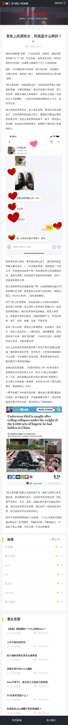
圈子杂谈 (10, 556)
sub (6, 574)
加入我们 (51, 720)
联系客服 (17, 720)
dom (7, 565)
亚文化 (9, 583)
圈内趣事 (10, 601)
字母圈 (9, 547)
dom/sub (9, 592)
